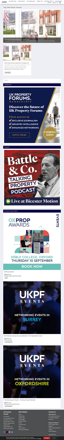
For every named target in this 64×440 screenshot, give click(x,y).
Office (42, 40)
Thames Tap (21, 416)
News (40, 40)
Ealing (25, 40)
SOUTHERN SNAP (31, 1)
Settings (54, 438)
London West (32, 40)
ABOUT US (55, 2)
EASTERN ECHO (12, 1)
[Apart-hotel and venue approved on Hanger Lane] (17, 52)
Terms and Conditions (24, 429)
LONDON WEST (21, 1)
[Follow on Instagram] (9, 432)
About (20, 426)
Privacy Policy (22, 428)
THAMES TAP (39, 1)
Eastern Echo (22, 417)
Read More (7, 72)
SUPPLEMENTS (58, 1)
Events (20, 422)
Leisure (28, 40)
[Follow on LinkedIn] (12, 432)
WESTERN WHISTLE (49, 1)
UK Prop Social (22, 424)
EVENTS (49, 2)
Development (21, 40)
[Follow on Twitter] (7, 432)
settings (39, 438)
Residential (46, 40)
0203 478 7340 (52, 434)
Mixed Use (37, 40)
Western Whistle (22, 421)
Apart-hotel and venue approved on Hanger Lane (16, 39)
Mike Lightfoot (10, 40)
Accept (46, 438)
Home (20, 414)
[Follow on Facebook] (5, 432)
